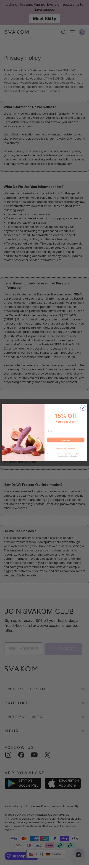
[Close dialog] (83, 407)
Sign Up (66, 440)
